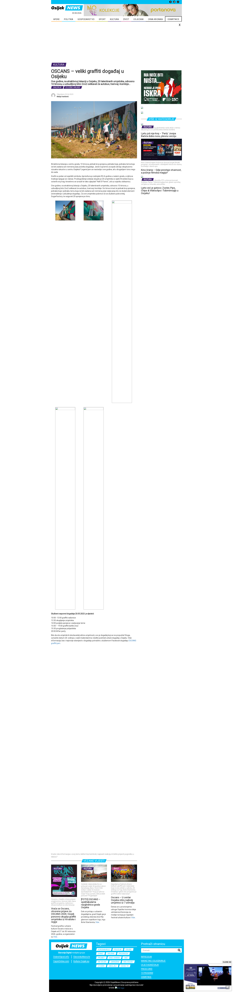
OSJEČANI (138, 19)
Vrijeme (110, 954)
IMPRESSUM (146, 957)
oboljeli (112, 966)
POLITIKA (68, 19)
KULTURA (114, 19)
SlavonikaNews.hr (81, 956)
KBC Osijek (128, 962)
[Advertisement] (116, 42)
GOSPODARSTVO (86, 19)
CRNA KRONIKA (155, 19)
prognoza (123, 954)
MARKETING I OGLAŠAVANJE (153, 961)
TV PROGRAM (147, 973)
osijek (128, 949)
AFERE (56, 19)
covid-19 (124, 966)
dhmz (100, 954)
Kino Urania (114, 958)
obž (126, 958)
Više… (55, 937)
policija (117, 949)
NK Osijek (102, 962)
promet (101, 958)
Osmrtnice (146, 977)
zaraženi (115, 962)
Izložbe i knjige (73, 87)
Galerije (57, 87)
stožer (101, 966)
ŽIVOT (126, 19)
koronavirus (104, 949)
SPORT (102, 19)
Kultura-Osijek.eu (81, 961)
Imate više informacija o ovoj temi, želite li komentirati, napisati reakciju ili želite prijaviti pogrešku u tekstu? (92, 855)
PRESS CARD (146, 969)
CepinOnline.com (61, 961)
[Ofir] (119, 988)
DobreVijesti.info (61, 956)
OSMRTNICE (173, 19)
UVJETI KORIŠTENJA (150, 965)
